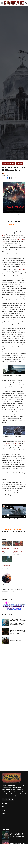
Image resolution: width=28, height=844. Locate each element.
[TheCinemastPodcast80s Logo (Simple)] (14, 606)
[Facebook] (3, 799)
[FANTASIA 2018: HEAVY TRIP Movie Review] (7, 543)
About (3, 820)
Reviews (4, 810)
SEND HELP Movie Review (16, 640)
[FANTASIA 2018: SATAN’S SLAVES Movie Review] (7, 559)
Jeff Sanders (5, 175)
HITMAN (4, 235)
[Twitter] (9, 799)
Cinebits (4, 814)
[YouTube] (12, 799)
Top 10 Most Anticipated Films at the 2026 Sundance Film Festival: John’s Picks (18, 835)
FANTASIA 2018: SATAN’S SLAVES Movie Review (6, 565)
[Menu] (2, 3)
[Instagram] (6, 799)
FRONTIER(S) (18, 233)
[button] (26, 3)
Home (3, 807)
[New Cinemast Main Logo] (14, 3)
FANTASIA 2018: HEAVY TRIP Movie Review (6, 550)
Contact (4, 824)
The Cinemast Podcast (8, 817)
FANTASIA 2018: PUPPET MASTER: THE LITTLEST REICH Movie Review (18, 551)
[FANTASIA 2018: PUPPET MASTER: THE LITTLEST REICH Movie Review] (18, 543)
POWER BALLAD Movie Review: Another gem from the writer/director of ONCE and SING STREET (17, 631)
